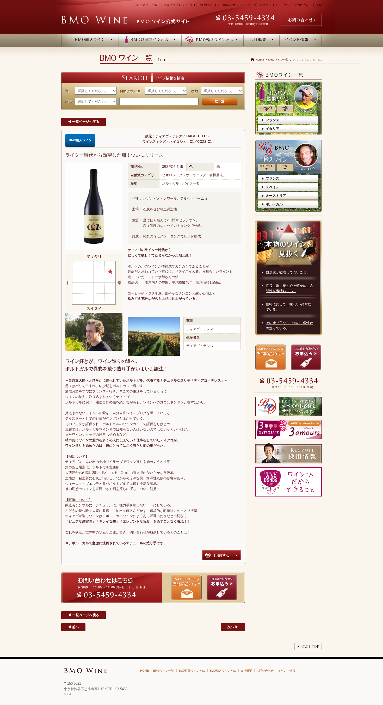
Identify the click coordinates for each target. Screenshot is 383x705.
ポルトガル (274, 204)
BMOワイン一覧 (278, 59)
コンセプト (266, 107)
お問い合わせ (265, 670)
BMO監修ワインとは (191, 670)
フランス (272, 120)
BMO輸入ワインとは (222, 670)
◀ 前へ (73, 627)
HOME (260, 59)
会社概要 (246, 670)
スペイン (272, 187)
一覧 (285, 107)
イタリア (272, 129)
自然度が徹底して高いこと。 (288, 272)
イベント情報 (286, 670)
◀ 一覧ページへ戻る (83, 122)
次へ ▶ (232, 627)
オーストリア (276, 196)
